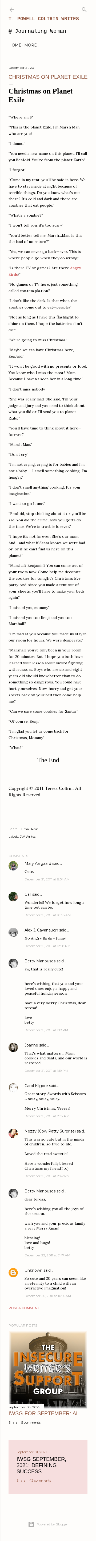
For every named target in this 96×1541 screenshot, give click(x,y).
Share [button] (13, 829)
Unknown (33, 1270)
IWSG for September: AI (43, 1413)
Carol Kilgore (36, 1085)
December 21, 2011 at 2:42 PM (47, 1176)
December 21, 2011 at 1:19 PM (46, 1071)
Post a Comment (24, 1308)
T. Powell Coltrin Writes (44, 18)
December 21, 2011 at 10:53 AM (48, 915)
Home (15, 45)
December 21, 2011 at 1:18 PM (46, 1030)
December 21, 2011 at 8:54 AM (47, 879)
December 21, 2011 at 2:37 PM (47, 1116)
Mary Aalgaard (38, 863)
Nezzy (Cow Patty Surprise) (50, 1131)
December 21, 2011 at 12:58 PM (47, 946)
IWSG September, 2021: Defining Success (41, 1465)
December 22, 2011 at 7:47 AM (47, 1255)
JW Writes (27, 836)
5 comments (31, 1422)
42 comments (40, 1480)
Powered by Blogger (52, 1524)
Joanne (31, 1045)
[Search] (84, 8)
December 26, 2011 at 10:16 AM (48, 1296)
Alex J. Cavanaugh (41, 930)
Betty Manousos (40, 961)
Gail (28, 894)
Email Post (29, 829)
